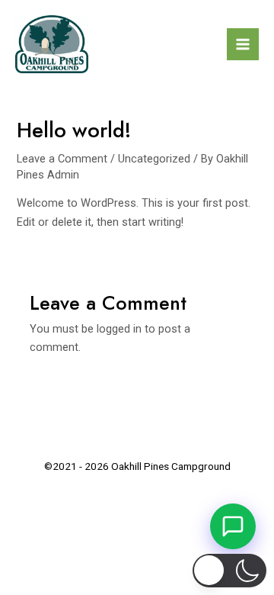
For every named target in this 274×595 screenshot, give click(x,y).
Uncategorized (154, 159)
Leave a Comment (62, 159)
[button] (230, 570)
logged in (119, 329)
